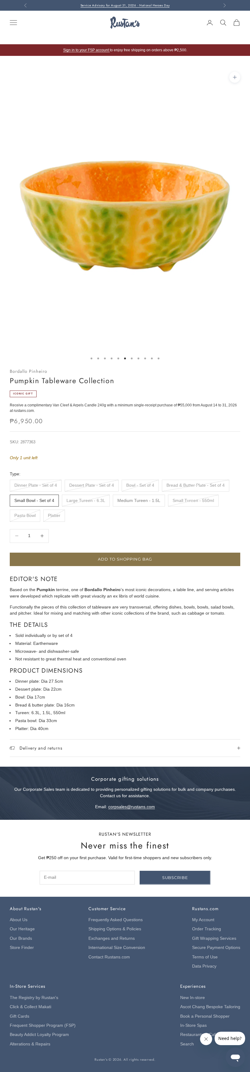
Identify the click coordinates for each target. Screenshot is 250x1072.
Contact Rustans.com (109, 957)
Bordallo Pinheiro (28, 371)
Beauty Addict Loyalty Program (39, 1034)
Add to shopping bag (125, 559)
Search (187, 1044)
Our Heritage (22, 929)
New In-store (192, 997)
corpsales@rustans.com (131, 807)
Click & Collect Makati (30, 1007)
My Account (203, 920)
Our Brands (21, 938)
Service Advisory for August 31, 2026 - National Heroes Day (125, 2)
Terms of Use (205, 957)
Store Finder (22, 947)
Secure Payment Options (216, 947)
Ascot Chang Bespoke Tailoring (210, 1007)
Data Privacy (204, 966)
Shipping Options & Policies (114, 929)
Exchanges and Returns (111, 938)
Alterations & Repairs (30, 1044)
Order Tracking (206, 929)
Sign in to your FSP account (86, 50)
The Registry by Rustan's (34, 997)
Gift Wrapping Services (214, 938)
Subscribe (175, 877)
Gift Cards (19, 1016)
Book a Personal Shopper (205, 1016)
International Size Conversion (116, 947)
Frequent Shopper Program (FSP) (43, 1025)
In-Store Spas (193, 1025)
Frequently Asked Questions (115, 920)
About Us (18, 920)
